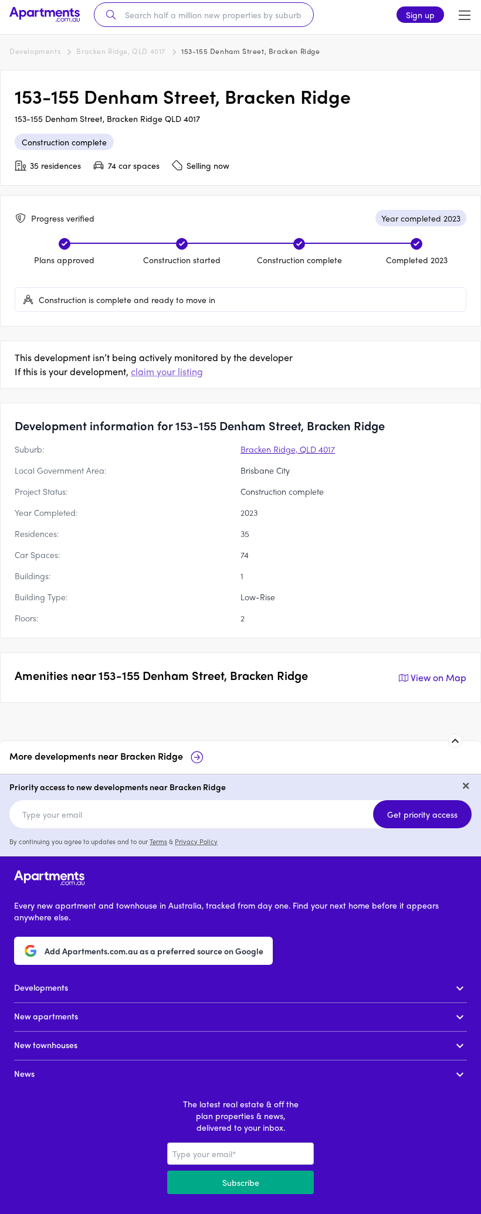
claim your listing (167, 371)
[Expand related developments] (455, 741)
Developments (34, 51)
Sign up (420, 15)
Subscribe (240, 1182)
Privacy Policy (196, 841)
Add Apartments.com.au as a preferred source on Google (154, 951)
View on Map (438, 677)
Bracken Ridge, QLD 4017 (120, 51)
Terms (158, 841)
